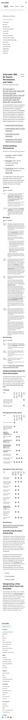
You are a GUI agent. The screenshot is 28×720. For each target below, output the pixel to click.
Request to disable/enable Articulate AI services (7, 433)
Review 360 (6, 31)
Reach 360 (5, 33)
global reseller (14, 232)
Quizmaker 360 (6, 46)
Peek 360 (5, 53)
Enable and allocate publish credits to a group (7, 445)
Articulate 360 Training (8, 37)
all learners (15, 344)
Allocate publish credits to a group (6, 506)
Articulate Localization (8, 29)
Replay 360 (5, 51)
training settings (21, 344)
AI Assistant (6, 22)
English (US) (7, 627)
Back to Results (22, 75)
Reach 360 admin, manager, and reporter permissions (15, 298)
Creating (8, 155)
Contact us (17, 562)
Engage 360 (6, 48)
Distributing (9, 168)
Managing (8, 161)
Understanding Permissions (14, 125)
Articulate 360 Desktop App (9, 40)
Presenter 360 (6, 44)
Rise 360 (5, 24)
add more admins (18, 593)
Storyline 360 (6, 26)
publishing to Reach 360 (14, 199)
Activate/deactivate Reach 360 (7, 451)
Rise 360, (17, 195)
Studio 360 (5, 42)
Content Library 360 (8, 35)
